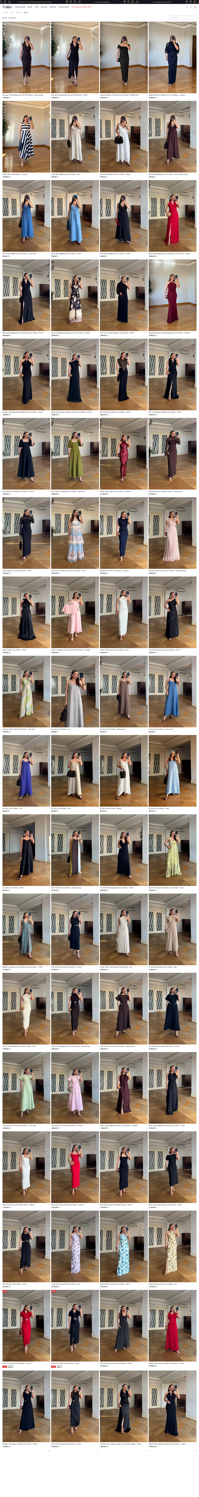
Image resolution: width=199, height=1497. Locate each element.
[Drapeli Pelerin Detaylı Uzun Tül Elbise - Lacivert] (173, 57)
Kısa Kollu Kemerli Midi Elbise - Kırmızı (16, 1363)
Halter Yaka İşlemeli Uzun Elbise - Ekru (114, 650)
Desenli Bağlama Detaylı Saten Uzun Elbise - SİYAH (70, 333)
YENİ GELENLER (20, 7)
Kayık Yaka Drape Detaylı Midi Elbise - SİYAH (165, 1205)
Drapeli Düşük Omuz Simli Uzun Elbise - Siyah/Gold (119, 95)
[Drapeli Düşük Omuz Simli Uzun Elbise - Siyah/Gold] (124, 57)
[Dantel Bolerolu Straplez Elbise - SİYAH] (26, 533)
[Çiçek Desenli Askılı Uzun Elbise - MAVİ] (124, 1246)
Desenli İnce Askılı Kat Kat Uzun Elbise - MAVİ (68, 571)
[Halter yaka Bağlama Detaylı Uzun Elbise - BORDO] (124, 1088)
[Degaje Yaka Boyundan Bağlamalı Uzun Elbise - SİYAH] (26, 374)
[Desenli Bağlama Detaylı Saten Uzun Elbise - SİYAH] (75, 295)
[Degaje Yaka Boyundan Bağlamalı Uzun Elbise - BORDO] (173, 295)
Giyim (12, 12)
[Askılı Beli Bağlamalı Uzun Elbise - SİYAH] (124, 216)
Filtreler (4, 17)
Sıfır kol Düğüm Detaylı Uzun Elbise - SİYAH (165, 412)
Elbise (26, 12)
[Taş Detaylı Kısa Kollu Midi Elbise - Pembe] (75, 1088)
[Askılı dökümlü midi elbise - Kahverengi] (75, 850)
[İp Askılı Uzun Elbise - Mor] (26, 771)
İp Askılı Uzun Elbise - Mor (12, 808)
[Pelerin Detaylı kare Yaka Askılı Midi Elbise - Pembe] (75, 612)
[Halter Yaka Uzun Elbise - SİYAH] (26, 612)
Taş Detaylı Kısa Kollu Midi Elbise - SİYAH (164, 1046)
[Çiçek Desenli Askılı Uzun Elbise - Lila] (75, 1246)
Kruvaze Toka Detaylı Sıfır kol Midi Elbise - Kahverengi (22, 95)
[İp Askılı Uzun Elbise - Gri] (75, 691)
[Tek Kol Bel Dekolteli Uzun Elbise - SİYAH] (173, 612)
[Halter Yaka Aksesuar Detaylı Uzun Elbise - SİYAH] (173, 1406)
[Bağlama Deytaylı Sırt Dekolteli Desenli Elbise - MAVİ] (26, 929)
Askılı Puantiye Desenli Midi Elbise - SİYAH (116, 1363)
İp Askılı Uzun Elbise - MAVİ (159, 808)
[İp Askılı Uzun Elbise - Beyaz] (124, 771)
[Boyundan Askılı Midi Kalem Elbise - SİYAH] (124, 1167)
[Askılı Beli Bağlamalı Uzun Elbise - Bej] (75, 136)
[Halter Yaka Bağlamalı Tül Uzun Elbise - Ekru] (26, 1008)
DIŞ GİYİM (44, 7)
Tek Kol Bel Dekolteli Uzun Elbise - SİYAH (164, 650)
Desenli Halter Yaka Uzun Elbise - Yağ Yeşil (18, 729)
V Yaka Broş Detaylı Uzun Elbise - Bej (162, 967)
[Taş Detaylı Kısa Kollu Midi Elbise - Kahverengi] (124, 1008)
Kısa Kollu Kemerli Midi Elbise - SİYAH (65, 1363)
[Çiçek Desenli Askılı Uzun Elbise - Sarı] (173, 1246)
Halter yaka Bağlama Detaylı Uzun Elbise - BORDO (119, 1125)
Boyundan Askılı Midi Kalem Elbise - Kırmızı (67, 1205)
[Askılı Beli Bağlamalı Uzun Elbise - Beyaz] (124, 136)
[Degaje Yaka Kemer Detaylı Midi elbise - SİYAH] (26, 1406)
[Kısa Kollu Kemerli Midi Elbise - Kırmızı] (26, 1326)
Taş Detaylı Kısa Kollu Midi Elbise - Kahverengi (117, 1046)
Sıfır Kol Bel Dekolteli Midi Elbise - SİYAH (66, 967)
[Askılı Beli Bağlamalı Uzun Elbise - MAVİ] (75, 216)
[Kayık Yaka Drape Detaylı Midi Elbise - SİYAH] (173, 1167)
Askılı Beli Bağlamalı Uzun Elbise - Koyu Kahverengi (168, 174)
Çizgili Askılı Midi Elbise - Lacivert (15, 174)
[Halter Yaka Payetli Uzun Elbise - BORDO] (124, 454)
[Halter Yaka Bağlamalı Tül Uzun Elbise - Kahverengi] (75, 1008)
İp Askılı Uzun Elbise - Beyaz (110, 808)
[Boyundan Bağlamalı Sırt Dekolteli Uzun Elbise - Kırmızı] (173, 216)
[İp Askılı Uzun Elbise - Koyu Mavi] (173, 691)
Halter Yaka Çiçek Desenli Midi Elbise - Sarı (116, 967)
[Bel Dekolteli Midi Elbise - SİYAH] (26, 1246)
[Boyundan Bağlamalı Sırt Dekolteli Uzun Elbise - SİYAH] (26, 295)
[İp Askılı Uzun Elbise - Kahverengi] (124, 691)
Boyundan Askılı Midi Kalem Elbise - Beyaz (18, 1205)
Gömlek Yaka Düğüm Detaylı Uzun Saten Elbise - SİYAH (120, 1444)
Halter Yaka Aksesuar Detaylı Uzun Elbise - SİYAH (167, 1444)
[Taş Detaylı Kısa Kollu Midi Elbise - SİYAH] (173, 1008)
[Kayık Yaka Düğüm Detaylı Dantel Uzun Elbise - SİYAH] (75, 374)
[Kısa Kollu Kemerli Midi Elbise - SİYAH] (75, 1326)
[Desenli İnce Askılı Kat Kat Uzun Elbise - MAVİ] (75, 533)
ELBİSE (30, 7)
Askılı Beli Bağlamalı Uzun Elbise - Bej (65, 174)
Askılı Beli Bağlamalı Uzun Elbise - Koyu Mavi (19, 254)
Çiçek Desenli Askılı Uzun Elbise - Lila (65, 1284)
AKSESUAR (52, 7)
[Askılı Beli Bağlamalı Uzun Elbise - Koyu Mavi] (26, 216)
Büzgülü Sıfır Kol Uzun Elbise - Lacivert (114, 571)
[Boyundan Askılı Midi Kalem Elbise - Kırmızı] (75, 1167)
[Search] (187, 7)
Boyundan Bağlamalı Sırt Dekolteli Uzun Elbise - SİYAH (23, 333)
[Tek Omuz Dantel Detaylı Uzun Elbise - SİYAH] (124, 295)
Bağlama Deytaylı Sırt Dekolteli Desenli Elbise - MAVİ (22, 967)
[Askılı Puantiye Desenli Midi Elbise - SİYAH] (124, 1326)
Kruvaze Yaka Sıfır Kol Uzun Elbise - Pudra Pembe (167, 571)
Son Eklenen (12, 17)
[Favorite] (49, 23)
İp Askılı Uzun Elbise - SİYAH (13, 888)
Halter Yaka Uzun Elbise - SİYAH (14, 650)
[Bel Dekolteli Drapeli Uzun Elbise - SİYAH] (124, 374)
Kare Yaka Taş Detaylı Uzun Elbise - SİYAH (18, 491)
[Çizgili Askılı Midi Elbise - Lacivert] (26, 136)
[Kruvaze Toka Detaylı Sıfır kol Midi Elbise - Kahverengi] (26, 57)
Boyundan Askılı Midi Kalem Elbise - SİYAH (116, 1205)
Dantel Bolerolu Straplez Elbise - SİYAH (17, 571)
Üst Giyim (19, 12)
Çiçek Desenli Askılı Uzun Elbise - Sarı (163, 1284)
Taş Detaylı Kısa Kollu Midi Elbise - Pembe (67, 1125)
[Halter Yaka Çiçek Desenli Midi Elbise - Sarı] (124, 929)
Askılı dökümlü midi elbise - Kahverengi (66, 888)
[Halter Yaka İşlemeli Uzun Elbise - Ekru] (124, 612)
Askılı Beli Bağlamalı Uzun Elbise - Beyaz (115, 174)
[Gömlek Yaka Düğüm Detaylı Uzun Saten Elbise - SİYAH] (124, 1406)
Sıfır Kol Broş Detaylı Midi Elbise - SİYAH (66, 1444)
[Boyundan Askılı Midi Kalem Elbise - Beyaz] (26, 1167)
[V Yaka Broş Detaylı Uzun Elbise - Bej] (173, 929)
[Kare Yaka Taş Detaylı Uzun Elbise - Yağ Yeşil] (75, 454)
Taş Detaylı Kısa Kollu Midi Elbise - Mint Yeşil (19, 1125)
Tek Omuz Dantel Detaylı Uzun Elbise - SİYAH (117, 333)
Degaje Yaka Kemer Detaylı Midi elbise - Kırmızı (166, 1363)
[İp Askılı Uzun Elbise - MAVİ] (173, 771)
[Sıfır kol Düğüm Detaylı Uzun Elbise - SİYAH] (173, 374)
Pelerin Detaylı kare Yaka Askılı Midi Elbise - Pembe (70, 650)
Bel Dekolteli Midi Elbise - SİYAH (14, 1284)
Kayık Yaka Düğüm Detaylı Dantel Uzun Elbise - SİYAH (71, 412)
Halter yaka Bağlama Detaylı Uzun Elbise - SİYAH (167, 1125)
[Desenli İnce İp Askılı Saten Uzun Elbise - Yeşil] (173, 850)
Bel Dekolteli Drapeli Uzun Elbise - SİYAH (115, 412)
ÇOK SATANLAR (64, 7)
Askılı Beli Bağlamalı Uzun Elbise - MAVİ (66, 254)
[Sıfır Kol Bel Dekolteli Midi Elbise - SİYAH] (75, 929)
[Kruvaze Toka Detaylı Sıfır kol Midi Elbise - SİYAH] (75, 57)
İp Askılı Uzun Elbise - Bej (60, 808)
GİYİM (36, 7)
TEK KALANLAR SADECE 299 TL (82, 7)
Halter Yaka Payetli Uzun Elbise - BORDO (115, 491)
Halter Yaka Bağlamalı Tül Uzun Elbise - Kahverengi (70, 1046)
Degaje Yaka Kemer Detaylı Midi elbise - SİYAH (19, 1444)
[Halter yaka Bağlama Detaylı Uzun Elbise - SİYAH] (173, 1088)
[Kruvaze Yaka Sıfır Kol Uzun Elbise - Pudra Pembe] (173, 533)
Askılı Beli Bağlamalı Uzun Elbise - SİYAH (115, 254)
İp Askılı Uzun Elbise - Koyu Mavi (161, 729)
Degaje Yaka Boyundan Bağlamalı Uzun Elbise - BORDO (170, 333)
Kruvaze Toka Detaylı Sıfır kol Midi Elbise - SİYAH (69, 95)
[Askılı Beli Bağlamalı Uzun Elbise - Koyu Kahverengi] (173, 136)
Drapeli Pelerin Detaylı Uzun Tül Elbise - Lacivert (167, 95)
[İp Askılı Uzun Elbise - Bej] (75, 771)
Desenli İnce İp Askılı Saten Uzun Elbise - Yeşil (166, 888)
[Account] (191, 7)
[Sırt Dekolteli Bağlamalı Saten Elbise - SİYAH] (124, 850)
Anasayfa (5, 12)
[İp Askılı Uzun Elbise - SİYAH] (26, 850)
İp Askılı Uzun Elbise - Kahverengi (112, 729)
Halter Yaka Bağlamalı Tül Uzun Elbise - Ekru (19, 1046)
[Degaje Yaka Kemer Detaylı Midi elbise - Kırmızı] (173, 1326)
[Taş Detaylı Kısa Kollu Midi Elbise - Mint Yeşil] (26, 1088)
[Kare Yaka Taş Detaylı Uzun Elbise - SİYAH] (26, 454)
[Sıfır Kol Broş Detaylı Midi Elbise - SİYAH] (75, 1406)
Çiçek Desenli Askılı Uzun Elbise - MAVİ (114, 1284)
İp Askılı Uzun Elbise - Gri (60, 729)
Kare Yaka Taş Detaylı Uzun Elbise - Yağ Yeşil (67, 491)
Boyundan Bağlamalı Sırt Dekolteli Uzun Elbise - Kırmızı (169, 254)
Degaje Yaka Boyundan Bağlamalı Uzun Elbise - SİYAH (22, 412)
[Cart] (195, 7)
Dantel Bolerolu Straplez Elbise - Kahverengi (165, 491)
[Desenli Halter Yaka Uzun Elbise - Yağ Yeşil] (26, 691)
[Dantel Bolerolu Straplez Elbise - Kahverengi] (173, 454)
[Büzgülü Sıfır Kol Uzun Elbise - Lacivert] (124, 533)
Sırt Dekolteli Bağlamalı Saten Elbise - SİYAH (116, 888)
